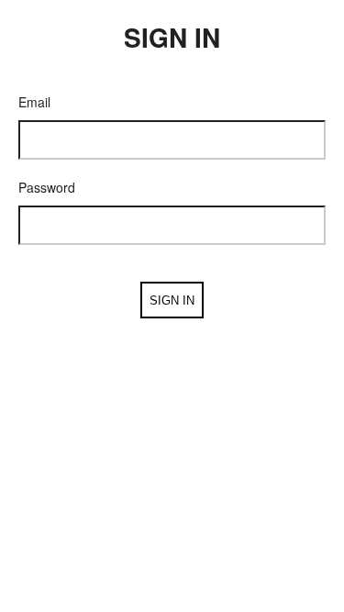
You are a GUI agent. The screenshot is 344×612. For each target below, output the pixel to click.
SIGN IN (172, 300)
